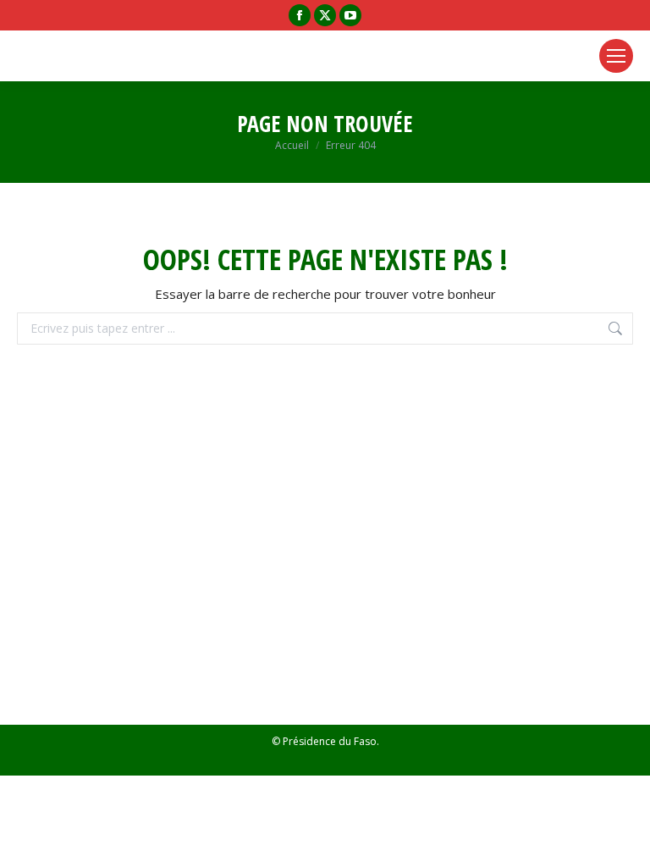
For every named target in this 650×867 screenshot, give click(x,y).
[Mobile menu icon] (616, 56)
